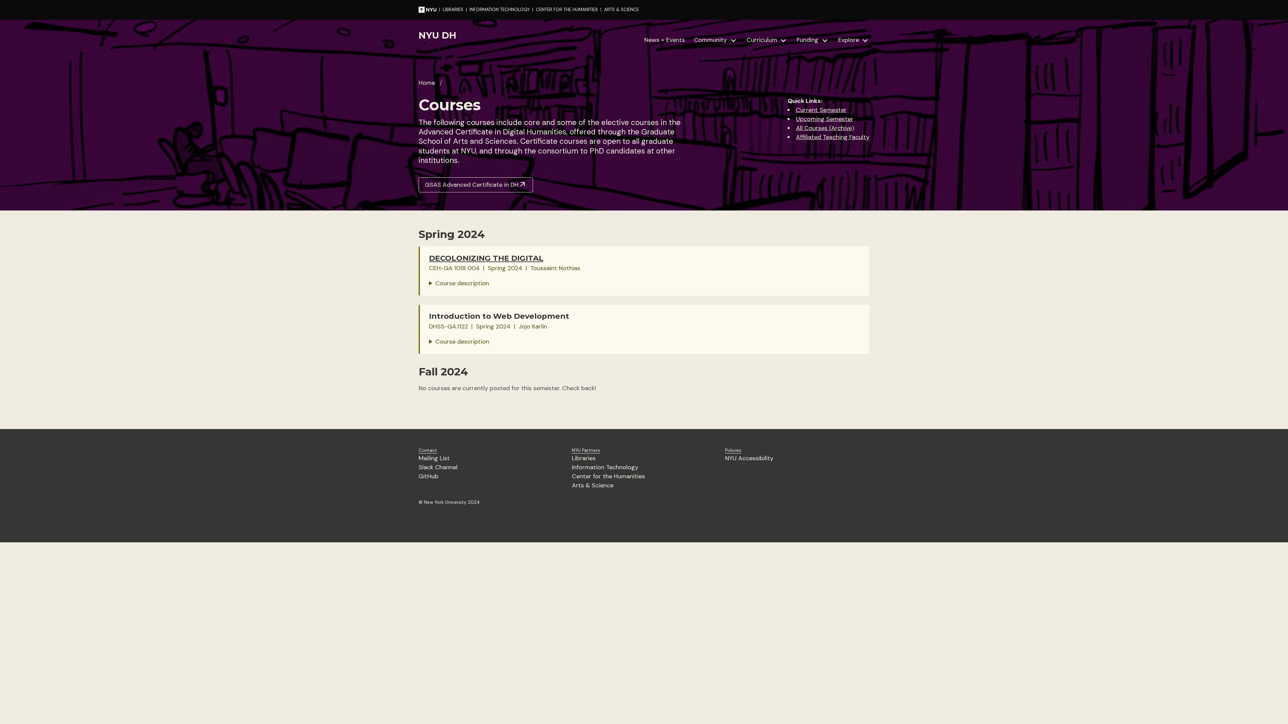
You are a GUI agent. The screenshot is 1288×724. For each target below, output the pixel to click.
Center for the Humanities (608, 476)
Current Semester (821, 110)
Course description (462, 283)
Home (427, 83)
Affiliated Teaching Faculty (832, 137)
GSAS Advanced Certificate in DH (476, 184)
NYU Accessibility (749, 458)
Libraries (584, 458)
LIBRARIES (453, 9)
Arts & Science (592, 485)
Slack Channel (438, 467)
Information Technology (605, 467)
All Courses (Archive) (825, 128)
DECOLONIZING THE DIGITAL (486, 258)
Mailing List (434, 458)
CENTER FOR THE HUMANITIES (567, 9)
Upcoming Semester (824, 119)
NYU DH (438, 35)
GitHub (428, 476)
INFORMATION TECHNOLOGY (500, 9)
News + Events (664, 40)
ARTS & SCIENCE (621, 9)
